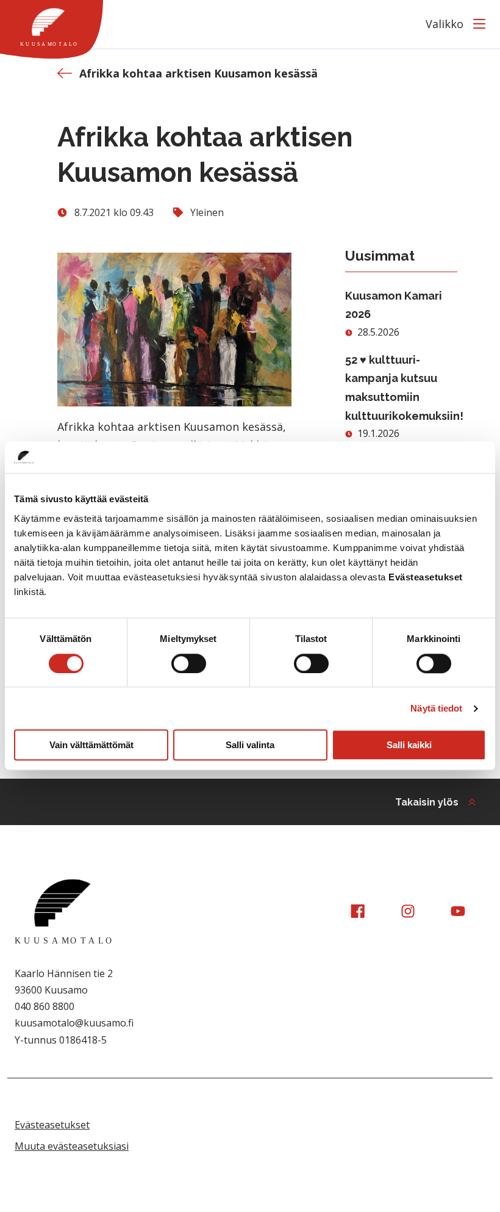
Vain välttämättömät (91, 745)
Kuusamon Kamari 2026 (393, 305)
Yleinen (207, 212)
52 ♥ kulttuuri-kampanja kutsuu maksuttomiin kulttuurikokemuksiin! (401, 387)
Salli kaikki (409, 745)
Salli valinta (250, 745)
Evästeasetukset (52, 1124)
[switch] (188, 663)
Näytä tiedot (436, 708)
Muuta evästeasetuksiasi (72, 1146)
